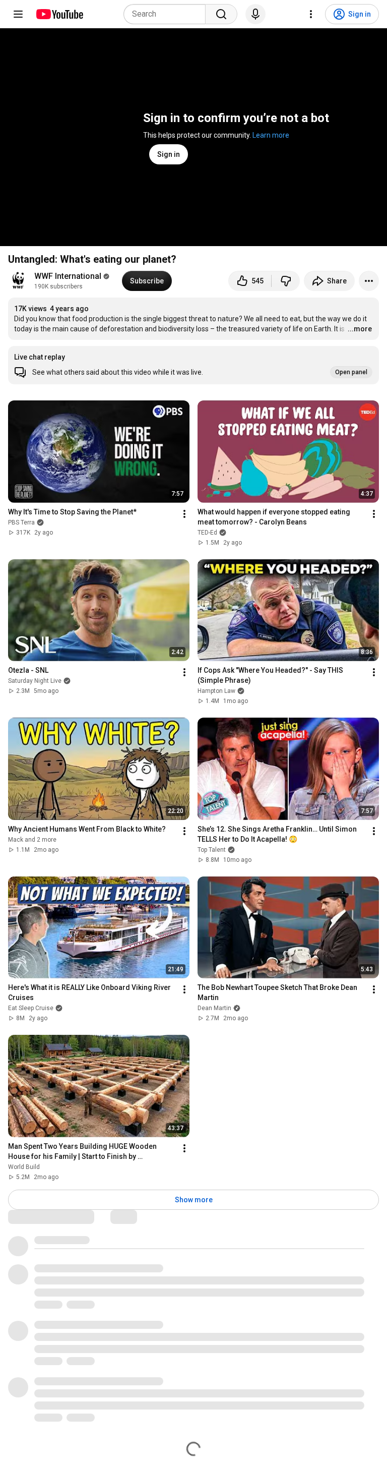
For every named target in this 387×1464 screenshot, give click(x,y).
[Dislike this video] (286, 281)
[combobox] (167, 14)
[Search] (221, 14)
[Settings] (311, 14)
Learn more (270, 135)
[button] (193, 365)
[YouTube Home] (59, 14)
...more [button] (360, 329)
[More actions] (369, 281)
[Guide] (18, 14)
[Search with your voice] (255, 14)
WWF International (67, 276)
